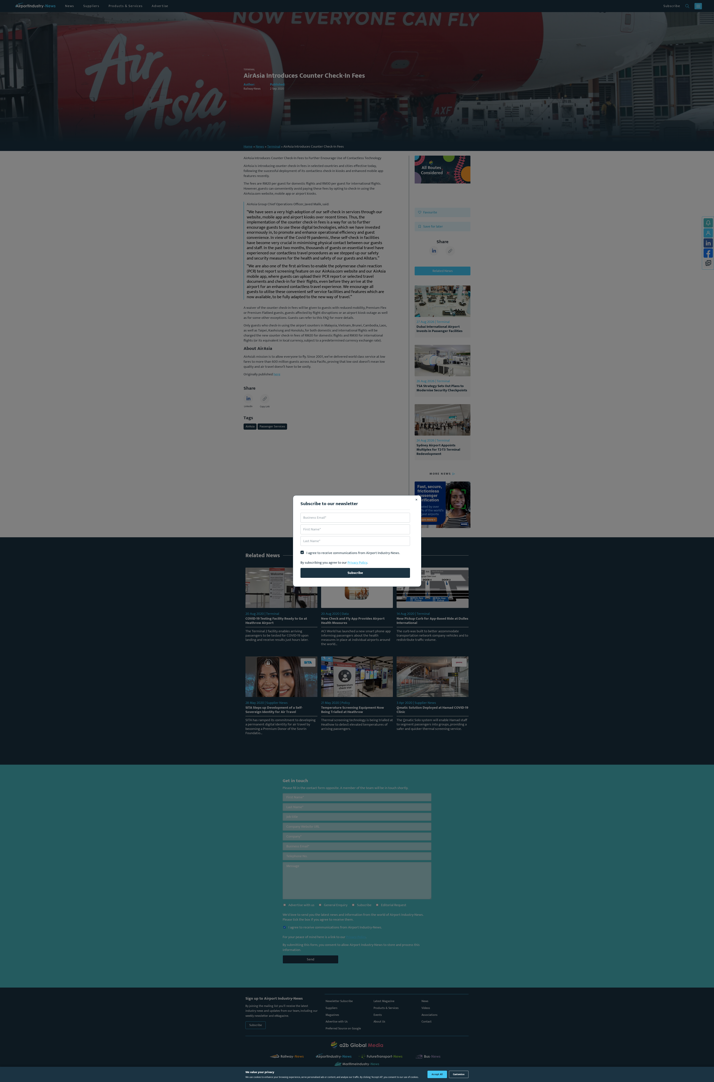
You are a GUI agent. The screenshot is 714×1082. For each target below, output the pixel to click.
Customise (458, 1074)
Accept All (437, 1074)
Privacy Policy (357, 563)
